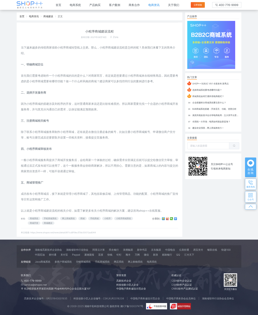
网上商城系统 (68, 218)
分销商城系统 (83, 261)
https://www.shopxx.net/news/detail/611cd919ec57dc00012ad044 (63, 232)
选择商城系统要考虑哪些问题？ (205, 90)
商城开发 (34, 223)
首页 (58, 5)
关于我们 (173, 5)
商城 (68, 47)
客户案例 (114, 5)
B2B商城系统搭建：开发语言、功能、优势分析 (212, 109)
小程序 (107, 218)
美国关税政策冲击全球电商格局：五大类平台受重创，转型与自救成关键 (213, 115)
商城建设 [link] (48, 16)
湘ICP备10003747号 (131, 306)
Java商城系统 (42, 261)
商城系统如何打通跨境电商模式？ (206, 96)
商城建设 (48, 223)
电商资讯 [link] (34, 16)
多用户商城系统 (63, 261)
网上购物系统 (135, 261)
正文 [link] (60, 16)
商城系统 (34, 218)
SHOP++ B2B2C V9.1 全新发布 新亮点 (208, 83)
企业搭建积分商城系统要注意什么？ (207, 102)
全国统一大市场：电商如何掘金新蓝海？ (209, 121)
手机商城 (94, 218)
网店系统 (119, 261)
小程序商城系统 (123, 218)
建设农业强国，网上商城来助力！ (206, 128)
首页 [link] (21, 16)
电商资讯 (154, 5)
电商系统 (75, 5)
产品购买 (95, 5)
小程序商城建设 (42, 210)
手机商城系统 (50, 218)
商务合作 (134, 5)
